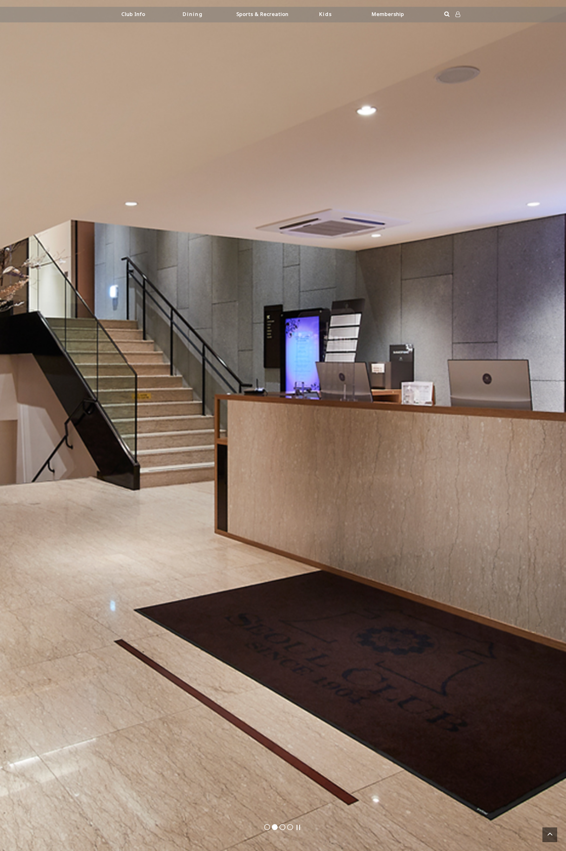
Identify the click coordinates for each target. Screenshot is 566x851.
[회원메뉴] (457, 14)
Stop (298, 827)
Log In (458, 23)
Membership (387, 14)
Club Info (133, 14)
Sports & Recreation (262, 14)
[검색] (447, 14)
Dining (192, 14)
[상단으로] (549, 834)
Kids (325, 14)
